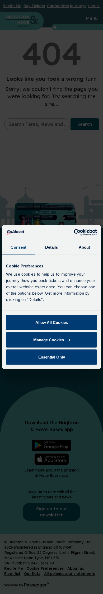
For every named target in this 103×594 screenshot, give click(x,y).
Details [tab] (51, 247)
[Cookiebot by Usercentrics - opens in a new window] (74, 232)
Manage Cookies (48, 339)
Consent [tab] (18, 247)
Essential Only (51, 357)
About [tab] (84, 247)
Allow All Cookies (51, 322)
